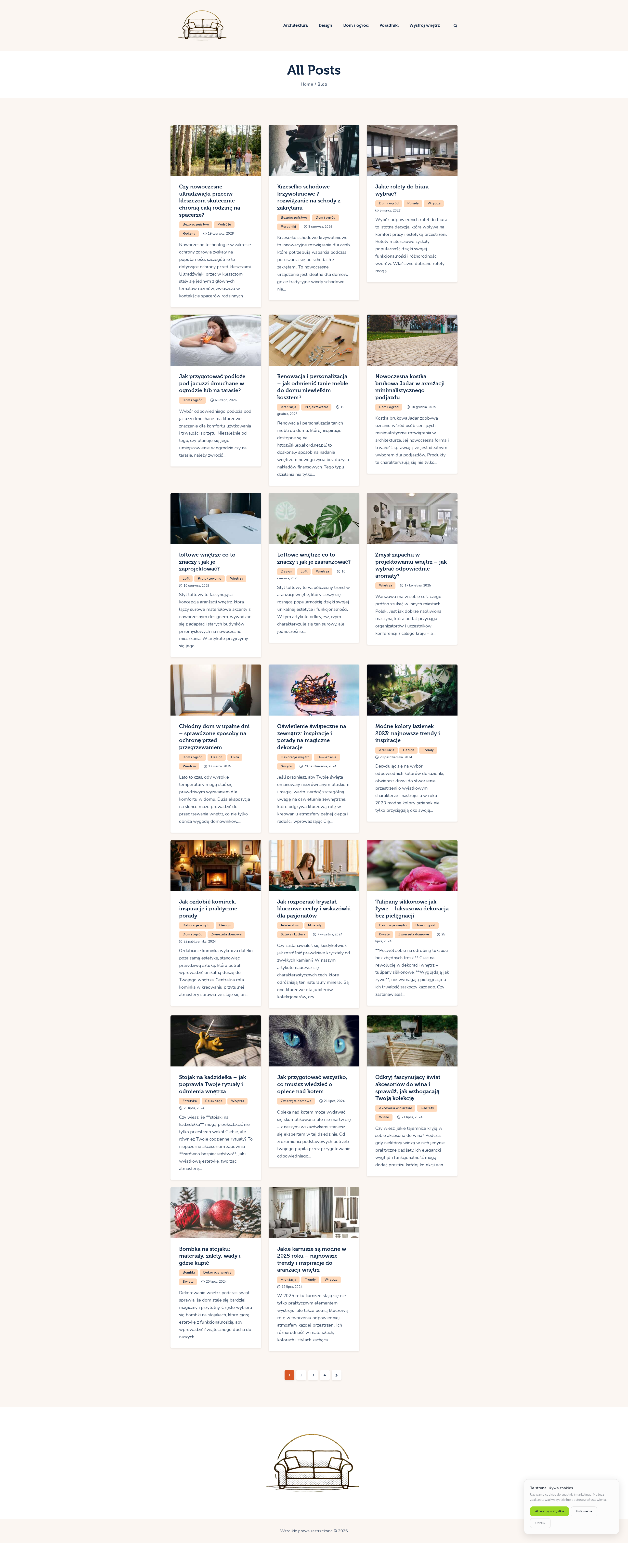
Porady (413, 203)
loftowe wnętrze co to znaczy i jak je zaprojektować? (207, 562)
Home (307, 84)
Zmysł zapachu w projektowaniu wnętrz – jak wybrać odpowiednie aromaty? (411, 565)
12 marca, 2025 (219, 766)
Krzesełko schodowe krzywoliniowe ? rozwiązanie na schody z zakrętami (308, 197)
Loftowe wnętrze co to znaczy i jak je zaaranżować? (314, 558)
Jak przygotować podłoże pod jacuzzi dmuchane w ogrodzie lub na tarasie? (212, 383)
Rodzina (189, 233)
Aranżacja (288, 407)
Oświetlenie (327, 757)
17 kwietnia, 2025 (418, 585)
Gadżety (427, 1108)
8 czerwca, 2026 (320, 227)
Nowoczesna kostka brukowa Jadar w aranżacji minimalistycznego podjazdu (410, 387)
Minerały (315, 925)
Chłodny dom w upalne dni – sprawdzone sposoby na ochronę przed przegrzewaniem (214, 737)
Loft (186, 578)
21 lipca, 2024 (334, 1101)
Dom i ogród (326, 217)
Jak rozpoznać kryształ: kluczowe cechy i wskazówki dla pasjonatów (314, 909)
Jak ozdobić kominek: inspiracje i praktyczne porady (208, 909)
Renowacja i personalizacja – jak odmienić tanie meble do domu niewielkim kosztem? (312, 387)
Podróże (224, 224)
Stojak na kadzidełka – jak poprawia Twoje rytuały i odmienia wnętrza (212, 1084)
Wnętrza (434, 203)
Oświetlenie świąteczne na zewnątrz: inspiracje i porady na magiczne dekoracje (311, 737)
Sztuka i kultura (293, 934)
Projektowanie (316, 407)
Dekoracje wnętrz (295, 757)
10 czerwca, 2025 (196, 586)
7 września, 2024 (329, 934)
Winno (384, 1117)
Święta (286, 766)
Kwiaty (384, 934)
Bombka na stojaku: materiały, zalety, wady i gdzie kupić (210, 1256)
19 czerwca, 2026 (221, 233)
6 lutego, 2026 (226, 400)
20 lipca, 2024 (216, 1281)
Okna (235, 757)
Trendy (428, 750)
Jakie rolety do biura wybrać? (402, 190)
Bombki (189, 1272)
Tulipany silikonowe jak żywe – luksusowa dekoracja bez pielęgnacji (412, 909)
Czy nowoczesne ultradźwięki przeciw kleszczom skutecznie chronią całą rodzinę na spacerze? (209, 201)
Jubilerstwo (290, 925)
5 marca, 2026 (390, 210)
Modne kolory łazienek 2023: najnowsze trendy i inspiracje (407, 733)
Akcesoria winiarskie (395, 1108)
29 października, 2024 (320, 766)
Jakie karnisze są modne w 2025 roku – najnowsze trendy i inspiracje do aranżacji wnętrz (311, 1259)
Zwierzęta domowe (226, 934)
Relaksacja (213, 1101)
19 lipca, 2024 (292, 1287)
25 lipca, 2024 (193, 1108)
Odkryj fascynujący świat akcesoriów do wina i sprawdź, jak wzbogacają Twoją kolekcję (407, 1088)
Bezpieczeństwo (196, 224)
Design (286, 571)
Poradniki (288, 227)
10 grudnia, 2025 (423, 407)
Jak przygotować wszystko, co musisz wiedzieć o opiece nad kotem (312, 1084)
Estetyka (190, 1101)
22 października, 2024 (199, 941)
